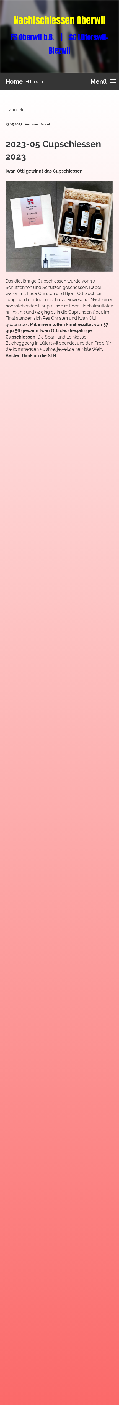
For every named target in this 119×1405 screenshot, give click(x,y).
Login (37, 81)
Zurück (16, 109)
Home (14, 81)
